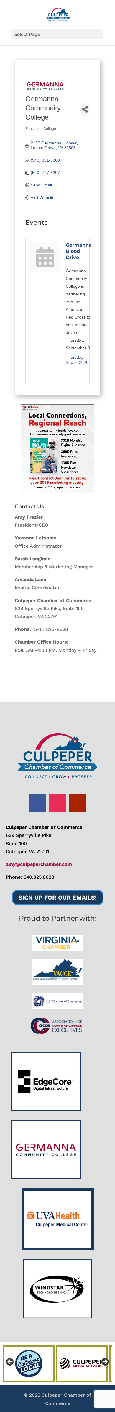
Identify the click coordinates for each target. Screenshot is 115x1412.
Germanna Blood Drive (79, 251)
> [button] (104, 1362)
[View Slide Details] (57, 448)
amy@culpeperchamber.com (39, 864)
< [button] (10, 1362)
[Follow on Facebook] (37, 803)
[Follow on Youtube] (77, 803)
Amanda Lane (30, 579)
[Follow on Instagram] (57, 803)
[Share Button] (85, 109)
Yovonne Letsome (35, 538)
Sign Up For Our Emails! (58, 897)
